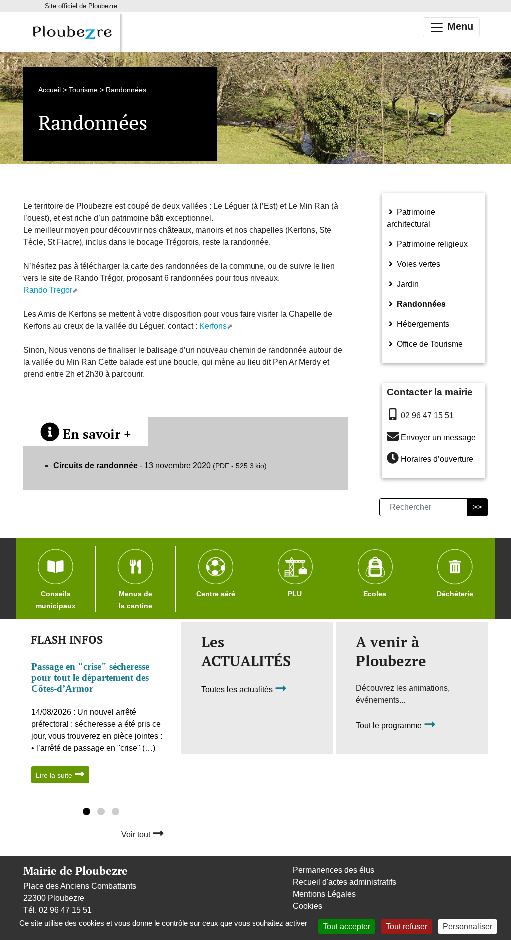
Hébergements (422, 324)
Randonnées (420, 304)
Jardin (407, 284)
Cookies (307, 906)
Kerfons (213, 326)
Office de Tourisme (429, 344)
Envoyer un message (438, 437)
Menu (458, 26)
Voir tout (136, 834)
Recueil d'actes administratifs (344, 882)
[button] (86, 812)
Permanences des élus (333, 870)
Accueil (49, 90)
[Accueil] (71, 32)
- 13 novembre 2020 (160, 465)
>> (477, 507)
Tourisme (83, 90)
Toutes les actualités (238, 690)
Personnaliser (467, 926)
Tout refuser (406, 926)
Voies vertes (417, 264)
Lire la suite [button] (55, 775)
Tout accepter (346, 926)
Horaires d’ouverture (437, 459)
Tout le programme (390, 726)
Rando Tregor (47, 290)
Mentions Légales (324, 894)
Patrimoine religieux (431, 244)
